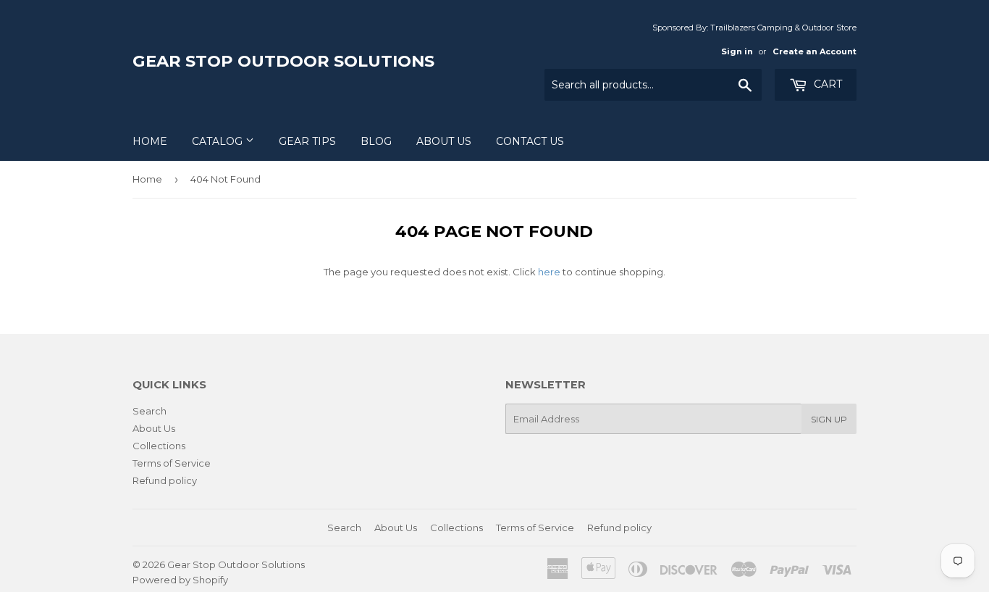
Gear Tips (307, 141)
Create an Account (815, 51)
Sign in (737, 51)
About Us (443, 141)
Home (149, 141)
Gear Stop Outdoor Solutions (283, 61)
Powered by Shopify (180, 579)
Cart (826, 84)
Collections (158, 445)
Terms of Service (171, 463)
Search (149, 411)
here (549, 272)
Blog (376, 141)
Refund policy (164, 480)
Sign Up (829, 419)
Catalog (218, 141)
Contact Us (530, 141)
